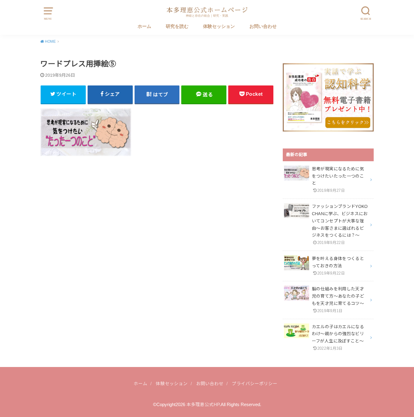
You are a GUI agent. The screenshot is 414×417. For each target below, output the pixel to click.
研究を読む (177, 26)
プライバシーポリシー (254, 383)
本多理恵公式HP (202, 404)
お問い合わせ (263, 26)
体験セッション (219, 26)
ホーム (144, 26)
